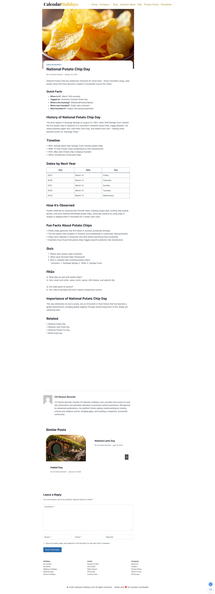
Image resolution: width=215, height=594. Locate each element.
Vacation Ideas (127, 4)
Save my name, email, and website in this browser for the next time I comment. (78, 543)
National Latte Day (105, 440)
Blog (115, 4)
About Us (134, 564)
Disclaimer (166, 4)
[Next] (126, 457)
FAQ (140, 4)
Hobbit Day (56, 467)
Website (109, 537)
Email (78, 537)
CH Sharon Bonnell (55, 74)
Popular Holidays (53, 65)
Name (47, 537)
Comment (49, 507)
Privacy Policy (151, 4)
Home (94, 4)
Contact (134, 566)
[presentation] (66, 448)
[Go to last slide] (49, 457)
